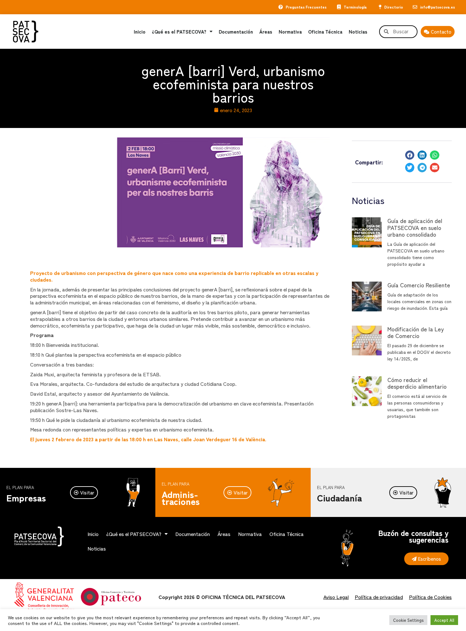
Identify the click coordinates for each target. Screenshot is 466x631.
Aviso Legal (336, 597)
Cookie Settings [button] (408, 620)
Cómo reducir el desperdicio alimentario (417, 383)
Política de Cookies (430, 597)
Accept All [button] (444, 620)
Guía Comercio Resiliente (418, 285)
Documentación (236, 31)
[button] (409, 155)
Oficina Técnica (325, 31)
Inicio (140, 31)
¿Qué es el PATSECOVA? (179, 31)
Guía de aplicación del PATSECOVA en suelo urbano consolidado (414, 227)
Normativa (290, 31)
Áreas (265, 31)
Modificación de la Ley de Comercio (415, 332)
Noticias (358, 31)
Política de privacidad (379, 597)
